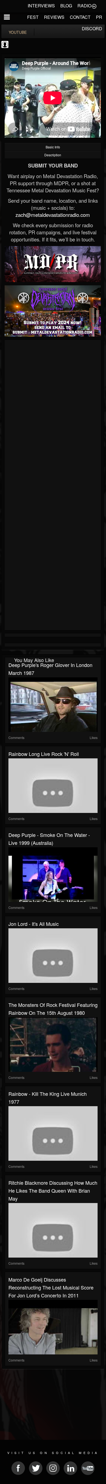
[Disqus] (52, 414)
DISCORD (92, 28)
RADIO (84, 5)
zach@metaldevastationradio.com (52, 214)
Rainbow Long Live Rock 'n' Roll (43, 753)
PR (99, 17)
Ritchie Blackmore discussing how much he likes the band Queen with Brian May (52, 1190)
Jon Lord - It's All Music (33, 923)
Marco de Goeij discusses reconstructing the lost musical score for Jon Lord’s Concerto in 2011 (50, 1287)
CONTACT (80, 17)
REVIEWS (54, 17)
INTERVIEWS (41, 5)
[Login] (94, 5)
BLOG (66, 5)
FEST (33, 17)
